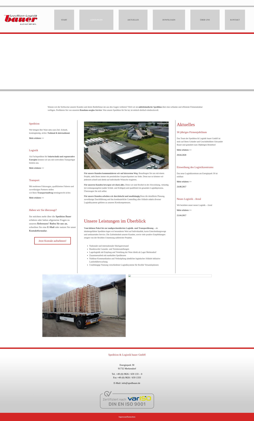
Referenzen (42, 223)
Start (64, 20)
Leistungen (96, 20)
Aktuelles (133, 20)
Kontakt (235, 20)
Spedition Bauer (63, 216)
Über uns (205, 20)
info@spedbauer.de (131, 383)
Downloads (168, 20)
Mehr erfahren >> (36, 138)
